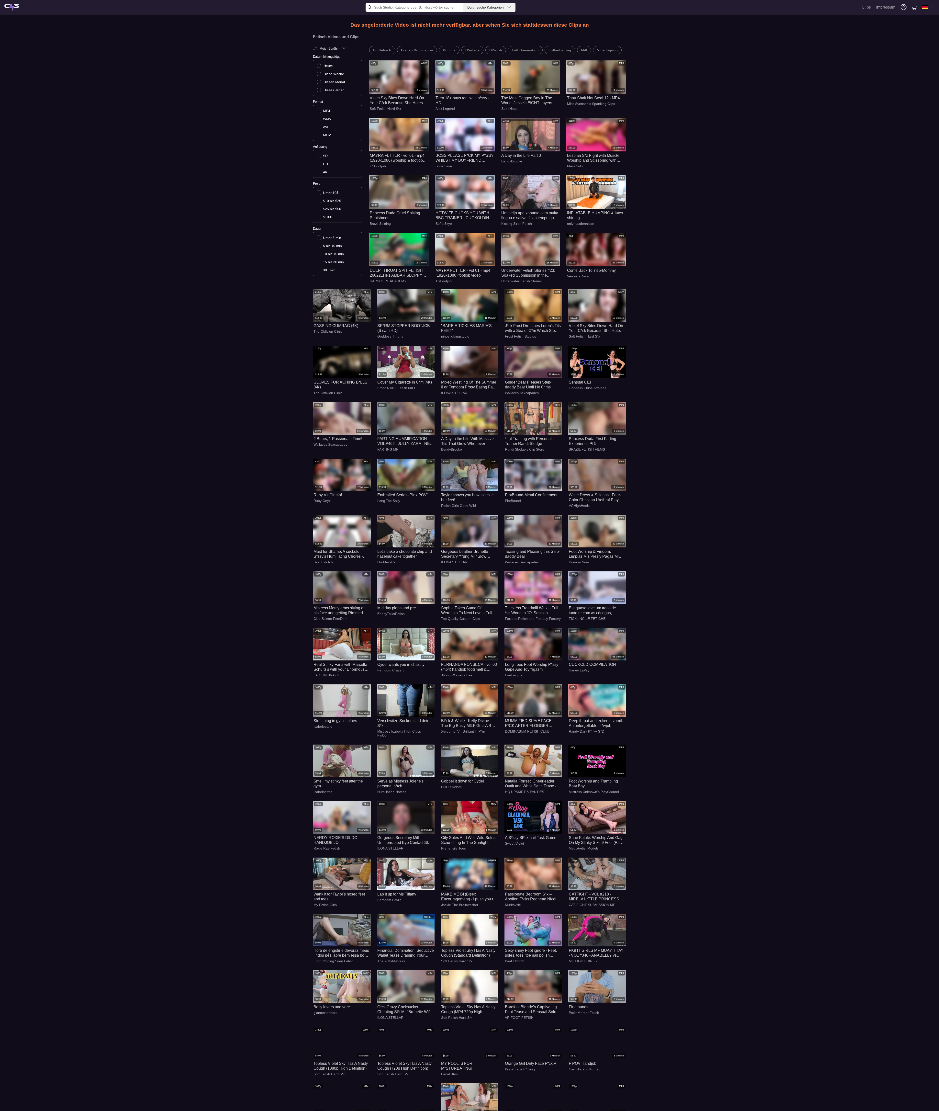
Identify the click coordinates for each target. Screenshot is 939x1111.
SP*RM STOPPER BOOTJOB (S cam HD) (403, 328)
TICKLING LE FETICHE (587, 619)
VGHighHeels (579, 506)
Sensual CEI (580, 382)
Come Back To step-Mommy (591, 270)
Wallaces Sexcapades (522, 393)
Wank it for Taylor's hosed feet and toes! (339, 896)
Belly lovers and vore (331, 1007)
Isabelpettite (322, 726)
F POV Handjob (582, 1063)
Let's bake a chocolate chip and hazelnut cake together (404, 553)
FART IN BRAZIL (326, 675)
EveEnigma (514, 675)
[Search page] (11, 8)
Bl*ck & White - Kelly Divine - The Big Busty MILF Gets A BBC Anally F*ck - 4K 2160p (469, 723)
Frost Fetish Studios (520, 336)
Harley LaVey (579, 670)
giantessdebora (325, 1013)
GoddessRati (387, 562)
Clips (866, 7)
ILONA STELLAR (454, 393)
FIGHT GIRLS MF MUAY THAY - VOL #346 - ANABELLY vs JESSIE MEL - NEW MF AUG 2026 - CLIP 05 (596, 953)
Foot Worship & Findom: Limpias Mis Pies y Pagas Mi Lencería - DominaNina (594, 554)
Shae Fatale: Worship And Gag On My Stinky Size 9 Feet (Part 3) (596, 840)
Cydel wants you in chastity (401, 664)
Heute (328, 66)
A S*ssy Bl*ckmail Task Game (530, 838)
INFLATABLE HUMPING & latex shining (595, 215)
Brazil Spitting (380, 224)
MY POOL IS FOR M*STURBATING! (456, 1065)
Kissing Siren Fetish (516, 224)
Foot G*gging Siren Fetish (333, 961)
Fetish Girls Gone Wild (458, 506)
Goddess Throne (390, 336)
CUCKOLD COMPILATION (592, 664)
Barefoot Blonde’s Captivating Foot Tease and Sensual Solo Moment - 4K (531, 1009)
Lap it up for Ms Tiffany (396, 894)
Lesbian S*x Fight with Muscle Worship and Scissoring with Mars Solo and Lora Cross (593, 158)
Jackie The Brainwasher (459, 905)
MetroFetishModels (584, 848)
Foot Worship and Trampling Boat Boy (593, 783)
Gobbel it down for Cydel (462, 781)
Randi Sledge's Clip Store (524, 449)
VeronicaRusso (578, 276)
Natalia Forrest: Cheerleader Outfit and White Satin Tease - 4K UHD (530, 784)
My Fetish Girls (325, 905)
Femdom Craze (389, 900)
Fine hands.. (579, 1007)
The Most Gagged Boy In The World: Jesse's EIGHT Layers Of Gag (529, 100)
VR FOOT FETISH (519, 1018)
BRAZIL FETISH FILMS (587, 449)
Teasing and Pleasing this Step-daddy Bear (532, 553)
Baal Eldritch (323, 562)
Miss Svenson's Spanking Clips (591, 104)
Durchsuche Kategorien (485, 7)
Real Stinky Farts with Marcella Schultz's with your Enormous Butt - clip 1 (340, 667)
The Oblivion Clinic (327, 331)
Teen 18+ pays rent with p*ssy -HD (462, 100)
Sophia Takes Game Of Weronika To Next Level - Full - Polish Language (467, 610)
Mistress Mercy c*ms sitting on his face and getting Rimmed (339, 610)
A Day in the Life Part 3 (521, 155)
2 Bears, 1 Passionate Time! (337, 439)
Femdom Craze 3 (390, 670)
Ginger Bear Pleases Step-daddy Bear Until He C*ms (528, 384)
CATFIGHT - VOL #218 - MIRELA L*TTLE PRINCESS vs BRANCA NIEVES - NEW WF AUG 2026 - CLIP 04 (596, 897)
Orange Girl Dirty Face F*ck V (530, 1063)
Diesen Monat (334, 82)
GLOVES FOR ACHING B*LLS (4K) (340, 384)
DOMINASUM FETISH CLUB (527, 731)
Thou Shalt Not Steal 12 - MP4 (593, 98)
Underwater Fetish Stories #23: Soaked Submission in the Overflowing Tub (528, 273)
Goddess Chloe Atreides (587, 388)
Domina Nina (579, 562)
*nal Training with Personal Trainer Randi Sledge (528, 441)
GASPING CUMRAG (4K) (335, 326)
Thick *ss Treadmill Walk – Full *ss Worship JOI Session (531, 610)
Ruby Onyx (322, 501)
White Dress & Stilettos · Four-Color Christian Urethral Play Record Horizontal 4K (595, 497)
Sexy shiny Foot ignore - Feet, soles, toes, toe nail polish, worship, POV (531, 953)
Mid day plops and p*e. (397, 608)
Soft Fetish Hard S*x (385, 109)
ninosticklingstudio (455, 336)
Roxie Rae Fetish (326, 848)
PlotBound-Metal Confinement (531, 495)
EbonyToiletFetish (391, 614)
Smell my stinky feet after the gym (338, 783)
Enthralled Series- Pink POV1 (403, 495)
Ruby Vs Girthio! (327, 495)
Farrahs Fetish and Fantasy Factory (533, 619)
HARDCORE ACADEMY (388, 281)
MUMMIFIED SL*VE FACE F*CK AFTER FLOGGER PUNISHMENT (528, 723)
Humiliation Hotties (391, 792)
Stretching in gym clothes (335, 721)
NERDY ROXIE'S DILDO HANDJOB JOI (335, 840)
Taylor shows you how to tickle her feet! (467, 497)
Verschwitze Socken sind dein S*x (403, 723)
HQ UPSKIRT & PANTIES (524, 792)
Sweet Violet (514, 843)
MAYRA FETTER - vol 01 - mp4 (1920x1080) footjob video (463, 272)
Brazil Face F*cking (520, 1069)
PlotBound (513, 501)
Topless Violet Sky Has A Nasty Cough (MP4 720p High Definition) (468, 1009)
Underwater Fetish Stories (521, 281)
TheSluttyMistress (391, 961)
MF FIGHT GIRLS (583, 961)
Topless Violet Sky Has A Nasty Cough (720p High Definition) (404, 1065)
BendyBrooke (511, 161)
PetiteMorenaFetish (584, 1013)
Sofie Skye (444, 166)
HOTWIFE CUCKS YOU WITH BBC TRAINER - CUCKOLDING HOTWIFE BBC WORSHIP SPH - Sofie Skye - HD (464, 215)
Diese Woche (334, 74)
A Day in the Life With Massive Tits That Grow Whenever (467, 441)
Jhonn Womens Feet (457, 675)
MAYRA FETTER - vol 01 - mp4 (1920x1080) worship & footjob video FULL (397, 158)
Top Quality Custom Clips (460, 619)
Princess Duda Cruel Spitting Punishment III (395, 215)
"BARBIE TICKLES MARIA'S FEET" (466, 328)
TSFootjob (378, 166)
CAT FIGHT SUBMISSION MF (592, 905)
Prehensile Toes (453, 848)
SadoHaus (509, 109)
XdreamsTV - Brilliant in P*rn (463, 731)
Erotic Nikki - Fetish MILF (396, 388)
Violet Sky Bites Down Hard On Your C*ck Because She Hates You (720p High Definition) (596, 328)
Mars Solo (575, 166)
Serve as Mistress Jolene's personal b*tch (400, 783)
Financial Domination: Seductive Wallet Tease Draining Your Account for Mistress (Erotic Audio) (405, 953)
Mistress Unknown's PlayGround (594, 792)
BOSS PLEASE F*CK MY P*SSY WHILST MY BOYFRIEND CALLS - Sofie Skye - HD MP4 (465, 158)
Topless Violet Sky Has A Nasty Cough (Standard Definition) (468, 952)
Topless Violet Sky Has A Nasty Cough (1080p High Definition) (340, 1065)
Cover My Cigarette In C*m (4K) (404, 382)
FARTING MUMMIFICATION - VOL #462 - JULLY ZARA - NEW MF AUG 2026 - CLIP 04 (405, 441)
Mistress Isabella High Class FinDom (399, 733)
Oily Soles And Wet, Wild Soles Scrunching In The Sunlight (468, 840)
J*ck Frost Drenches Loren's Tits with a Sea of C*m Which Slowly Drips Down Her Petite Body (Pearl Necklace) (533, 328)
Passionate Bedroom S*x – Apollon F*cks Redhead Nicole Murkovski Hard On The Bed (532, 897)
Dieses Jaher (334, 90)
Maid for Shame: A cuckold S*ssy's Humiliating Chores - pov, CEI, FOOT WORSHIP (338, 554)
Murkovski (513, 905)
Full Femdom (451, 787)
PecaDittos (449, 1074)
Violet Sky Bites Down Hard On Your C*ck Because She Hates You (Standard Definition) (397, 100)
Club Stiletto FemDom (330, 619)
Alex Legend (445, 109)
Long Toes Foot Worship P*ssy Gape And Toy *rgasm (531, 666)
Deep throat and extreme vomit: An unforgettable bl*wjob (596, 723)
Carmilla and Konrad (585, 1069)
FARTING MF (387, 449)
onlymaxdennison (580, 224)
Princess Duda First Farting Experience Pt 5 (592, 441)
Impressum (885, 7)
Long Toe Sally (388, 501)
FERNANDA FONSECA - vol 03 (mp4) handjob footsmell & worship (469, 667)
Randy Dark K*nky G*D (586, 731)
